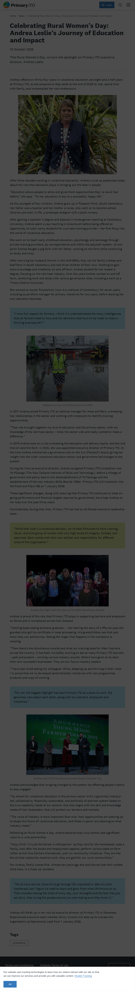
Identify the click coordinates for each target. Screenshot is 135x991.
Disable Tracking (83, 976)
